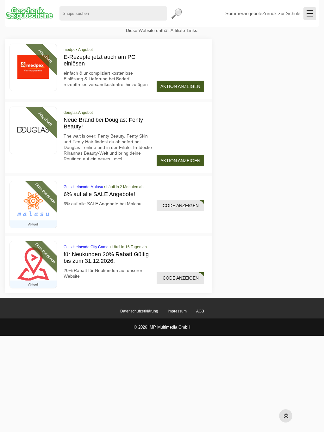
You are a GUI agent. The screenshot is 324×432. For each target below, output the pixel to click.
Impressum (177, 311)
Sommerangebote (243, 13)
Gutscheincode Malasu (83, 187)
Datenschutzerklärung (139, 311)
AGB (200, 311)
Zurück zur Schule (281, 13)
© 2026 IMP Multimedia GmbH (162, 327)
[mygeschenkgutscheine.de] (29, 13)
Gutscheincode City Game (86, 247)
